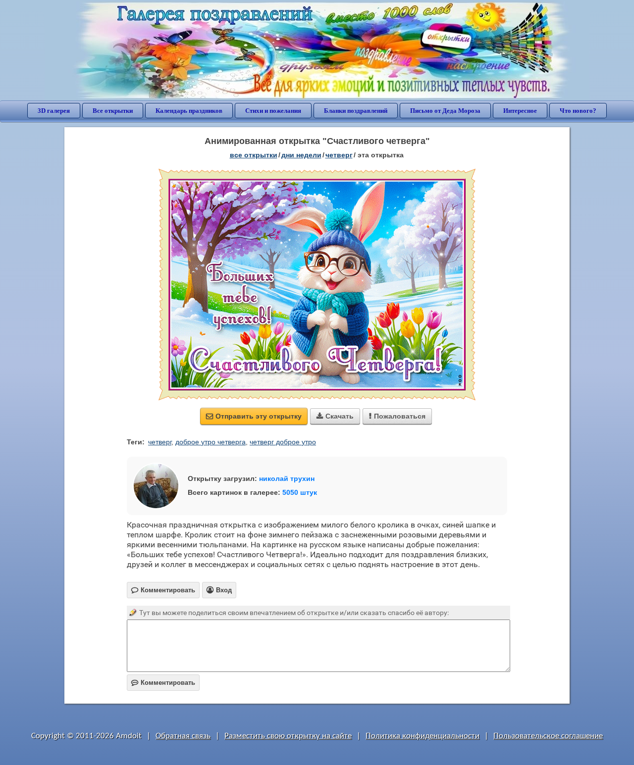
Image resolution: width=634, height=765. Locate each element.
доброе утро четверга (210, 442)
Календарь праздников (189, 110)
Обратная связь (183, 736)
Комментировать (163, 682)
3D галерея (54, 110)
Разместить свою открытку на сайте (288, 736)
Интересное (520, 110)
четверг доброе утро (283, 442)
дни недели (301, 155)
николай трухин (287, 478)
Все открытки (113, 110)
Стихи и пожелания (273, 110)
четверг (339, 155)
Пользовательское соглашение (548, 736)
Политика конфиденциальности (422, 736)
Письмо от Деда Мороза (445, 110)
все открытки (253, 155)
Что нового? (578, 110)
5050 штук (299, 492)
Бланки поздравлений (355, 110)
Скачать (335, 416)
